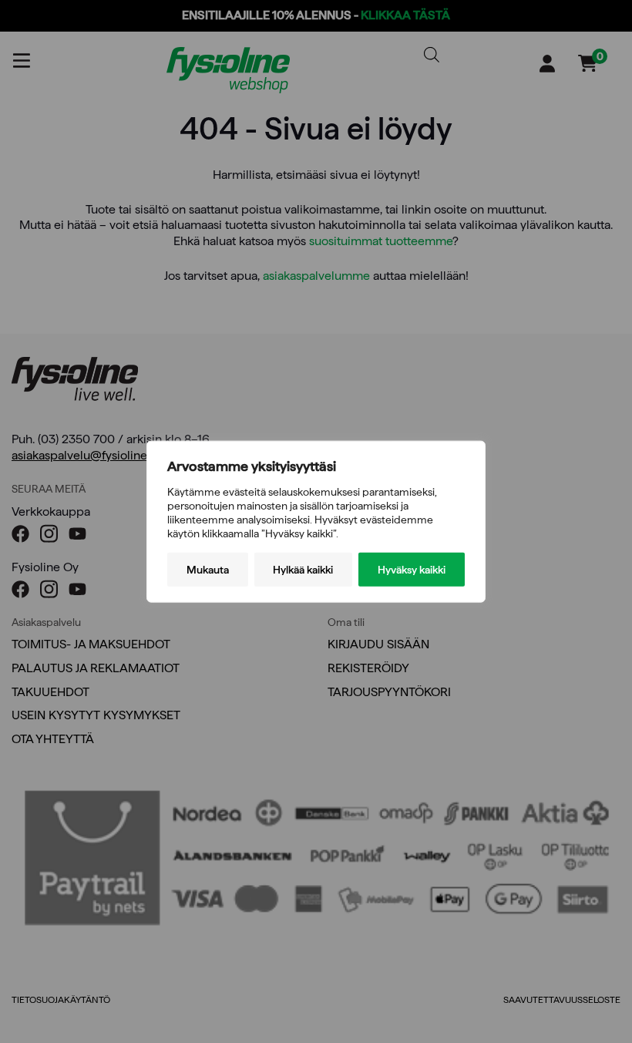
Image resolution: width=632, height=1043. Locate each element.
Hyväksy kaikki (411, 570)
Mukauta (208, 570)
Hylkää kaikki (303, 570)
